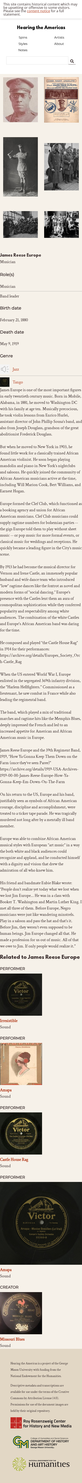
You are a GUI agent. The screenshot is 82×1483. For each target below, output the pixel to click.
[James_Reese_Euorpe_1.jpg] (20, 201)
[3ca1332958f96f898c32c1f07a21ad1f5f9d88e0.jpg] (61, 127)
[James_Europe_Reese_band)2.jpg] (20, 243)
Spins (23, 37)
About (59, 44)
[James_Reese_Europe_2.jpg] (61, 195)
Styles (23, 44)
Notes (22, 50)
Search (72, 60)
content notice (38, 11)
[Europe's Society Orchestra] (61, 243)
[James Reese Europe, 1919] (20, 127)
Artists (59, 37)
